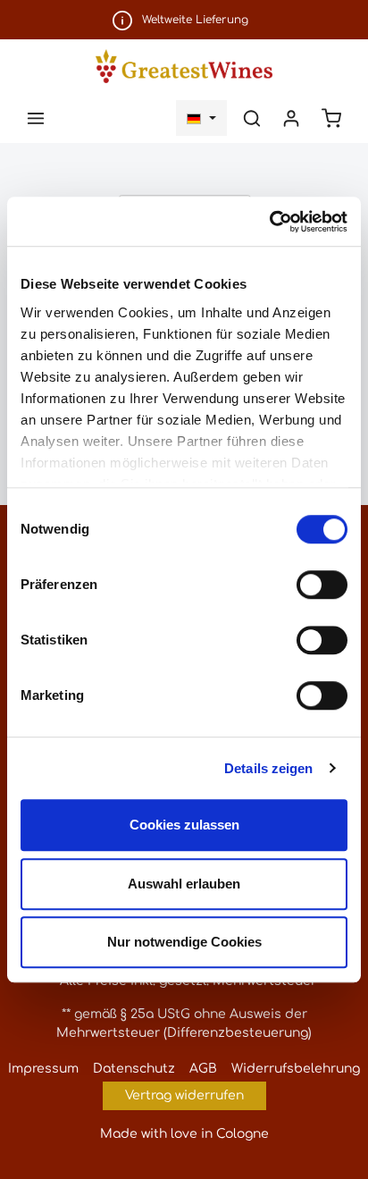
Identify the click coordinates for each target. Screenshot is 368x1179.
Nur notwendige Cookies (184, 941)
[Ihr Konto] (291, 118)
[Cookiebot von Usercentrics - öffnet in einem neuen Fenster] (269, 221)
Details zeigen (268, 768)
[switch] (322, 584)
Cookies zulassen (184, 824)
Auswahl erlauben (184, 883)
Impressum (43, 1068)
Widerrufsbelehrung (295, 1068)
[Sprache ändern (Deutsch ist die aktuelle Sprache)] (201, 118)
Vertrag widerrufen (184, 1095)
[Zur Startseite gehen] (184, 65)
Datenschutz (134, 1068)
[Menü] (36, 118)
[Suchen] (252, 118)
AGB (203, 1068)
